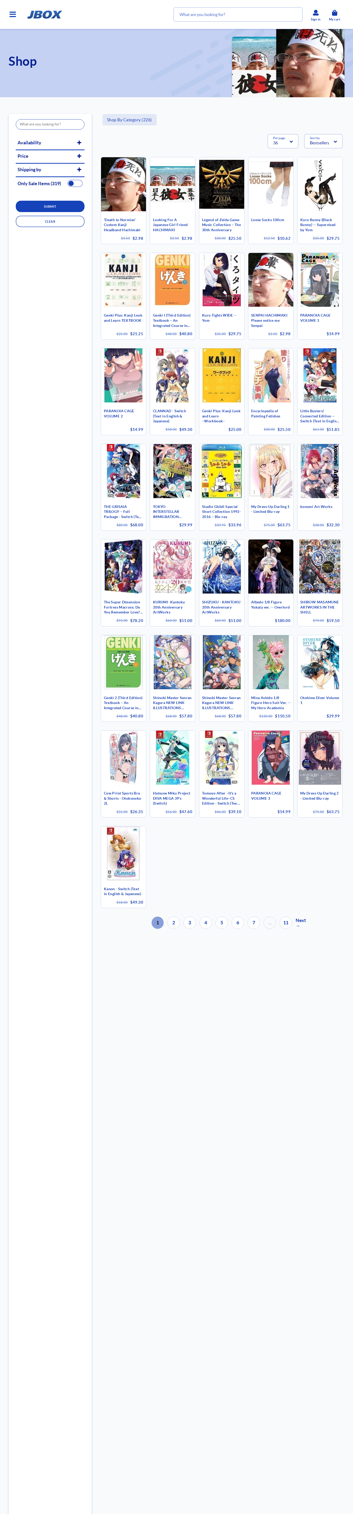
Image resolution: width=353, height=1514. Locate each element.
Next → (301, 923)
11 (285, 922)
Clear (50, 221)
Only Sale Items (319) (39, 183)
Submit (50, 206)
